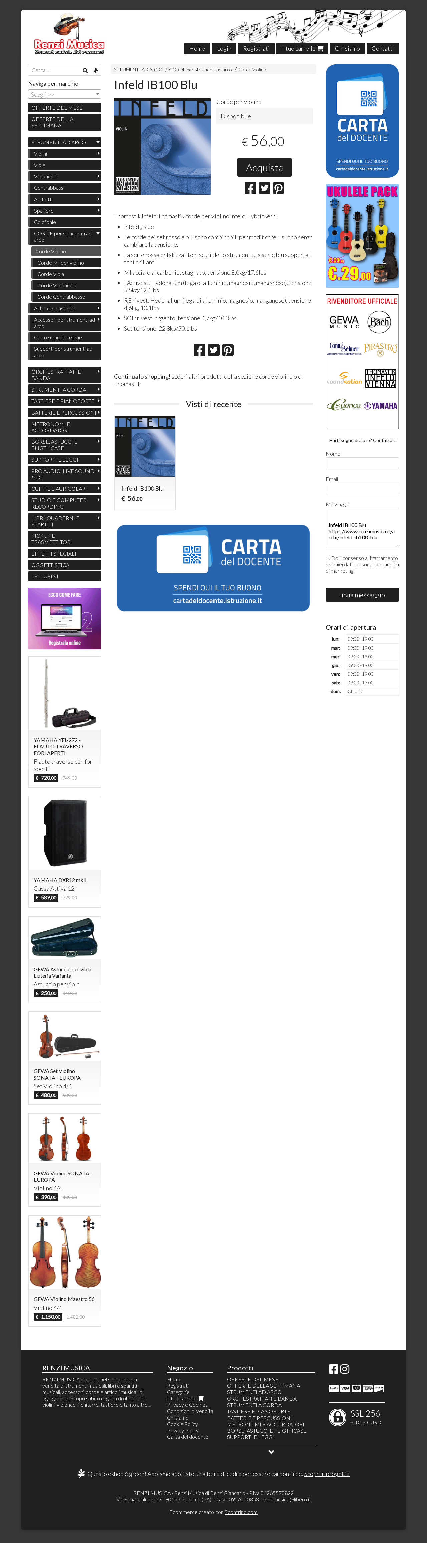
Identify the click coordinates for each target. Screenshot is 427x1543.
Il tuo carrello (299, 48)
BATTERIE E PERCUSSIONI (63, 412)
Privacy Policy (183, 1430)
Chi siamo (347, 48)
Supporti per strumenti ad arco (63, 351)
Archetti (43, 199)
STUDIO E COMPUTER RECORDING (58, 503)
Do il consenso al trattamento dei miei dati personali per (362, 564)
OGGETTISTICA (50, 565)
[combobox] (64, 94)
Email (332, 479)
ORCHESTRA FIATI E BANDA (56, 374)
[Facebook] (333, 1371)
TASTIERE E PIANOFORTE (63, 401)
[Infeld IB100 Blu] (162, 146)
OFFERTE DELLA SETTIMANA (52, 122)
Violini (40, 153)
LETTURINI (44, 576)
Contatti (383, 48)
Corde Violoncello (57, 285)
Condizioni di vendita (190, 1411)
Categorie (178, 1392)
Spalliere (44, 210)
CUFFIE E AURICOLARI (59, 488)
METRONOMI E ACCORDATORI (50, 427)
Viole (39, 165)
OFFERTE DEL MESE (57, 107)
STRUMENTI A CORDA (58, 389)
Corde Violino (252, 69)
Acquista (264, 167)
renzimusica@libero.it (287, 1499)
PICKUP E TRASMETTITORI (51, 538)
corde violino (276, 376)
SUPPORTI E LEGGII (55, 459)
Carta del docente (187, 1436)
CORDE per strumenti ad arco (200, 69)
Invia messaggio (362, 595)
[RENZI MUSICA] (213, 32)
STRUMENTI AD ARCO (138, 69)
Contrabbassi (49, 187)
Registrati (256, 48)
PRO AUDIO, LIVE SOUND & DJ (63, 474)
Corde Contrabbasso (61, 296)
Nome (333, 453)
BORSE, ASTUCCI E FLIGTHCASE (54, 444)
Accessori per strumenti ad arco (64, 322)
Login (224, 48)
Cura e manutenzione (58, 337)
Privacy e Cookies (187, 1404)
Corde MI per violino (60, 262)
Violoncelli (45, 176)
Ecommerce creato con (213, 1512)
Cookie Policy (182, 1424)
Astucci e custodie (54, 308)
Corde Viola (50, 274)
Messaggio (338, 504)
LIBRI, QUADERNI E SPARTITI (55, 521)
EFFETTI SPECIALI (53, 553)
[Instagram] (344, 1371)
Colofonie (45, 222)
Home (197, 48)
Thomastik (127, 384)
